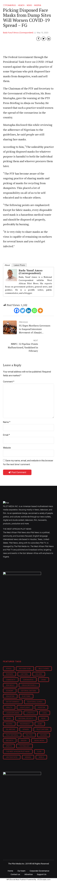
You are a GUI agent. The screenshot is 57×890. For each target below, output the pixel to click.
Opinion (26, 729)
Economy (9, 691)
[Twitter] (22, 310)
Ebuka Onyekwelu (29, 685)
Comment (8, 381)
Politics (29, 735)
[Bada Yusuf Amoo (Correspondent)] (11, 280)
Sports (9, 746)
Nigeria (9, 724)
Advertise (28, 874)
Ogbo (40, 724)
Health (9, 707)
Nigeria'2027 (25, 724)
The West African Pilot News (17, 751)
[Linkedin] (28, 310)
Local (44, 713)
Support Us (41, 874)
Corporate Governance (39, 871)
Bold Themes (44, 668)
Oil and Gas (10, 729)
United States (11, 757)
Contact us (15, 874)
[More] (40, 310)
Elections (26, 696)
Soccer (23, 740)
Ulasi (39, 751)
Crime (43, 680)
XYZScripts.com (43, 880)
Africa (8, 668)
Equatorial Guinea (34, 702)
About (7, 265)
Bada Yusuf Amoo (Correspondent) (18, 32)
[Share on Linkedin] (49, 39)
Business (9, 674)
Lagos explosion (12, 713)
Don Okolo (10, 685)
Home (10, 871)
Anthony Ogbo (25, 668)
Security (9, 740)
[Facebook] (16, 310)
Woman (28, 757)
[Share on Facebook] (38, 39)
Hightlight (25, 707)
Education (10, 696)
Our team (21, 871)
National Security (25, 718)
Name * (6, 422)
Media (8, 718)
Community (10, 680)
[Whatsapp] (34, 310)
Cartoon (24, 674)
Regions (43, 735)
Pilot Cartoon (42, 729)
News (43, 718)
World (41, 757)
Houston (41, 707)
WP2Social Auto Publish (16, 880)
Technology (24, 746)
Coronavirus (28, 680)
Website (7, 448)
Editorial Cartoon (28, 691)
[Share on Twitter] (43, 39)
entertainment (12, 702)
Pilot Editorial (12, 735)
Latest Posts (19, 265)
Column (39, 674)
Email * (6, 435)
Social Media (39, 740)
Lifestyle (31, 713)
